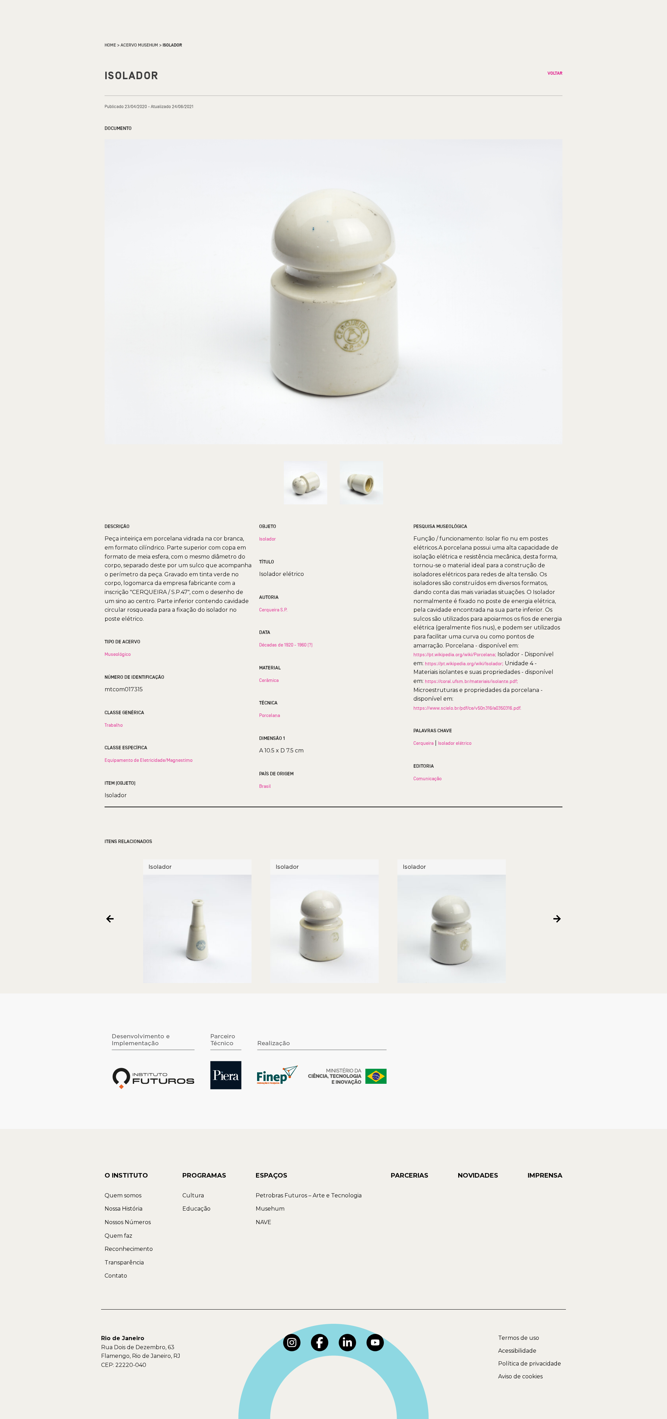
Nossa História (123, 1208)
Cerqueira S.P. (273, 609)
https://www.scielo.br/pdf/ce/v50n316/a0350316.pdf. (467, 708)
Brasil (265, 786)
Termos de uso (518, 1338)
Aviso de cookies (520, 1376)
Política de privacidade (529, 1363)
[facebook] (319, 1342)
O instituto (126, 1175)
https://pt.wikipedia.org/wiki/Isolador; (464, 663)
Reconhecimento (129, 1249)
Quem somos (123, 1195)
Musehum (270, 1208)
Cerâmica (269, 680)
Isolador (267, 539)
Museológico (118, 654)
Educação (196, 1208)
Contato (116, 1275)
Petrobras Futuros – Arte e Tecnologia (309, 1195)
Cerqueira (423, 743)
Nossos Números (128, 1222)
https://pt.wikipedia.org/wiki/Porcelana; (454, 654)
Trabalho (114, 725)
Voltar (554, 73)
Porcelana (269, 715)
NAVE (263, 1222)
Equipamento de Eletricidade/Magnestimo (148, 760)
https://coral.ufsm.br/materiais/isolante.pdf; (471, 681)
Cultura (193, 1195)
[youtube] (375, 1342)
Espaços (271, 1175)
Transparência (124, 1262)
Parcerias (409, 1175)
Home (110, 45)
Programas (204, 1175)
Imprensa (545, 1175)
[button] (110, 918)
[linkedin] (347, 1342)
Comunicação (427, 778)
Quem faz (118, 1235)
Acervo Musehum (139, 45)
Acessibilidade (517, 1350)
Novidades (478, 1175)
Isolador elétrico (454, 743)
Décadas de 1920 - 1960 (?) (286, 644)
